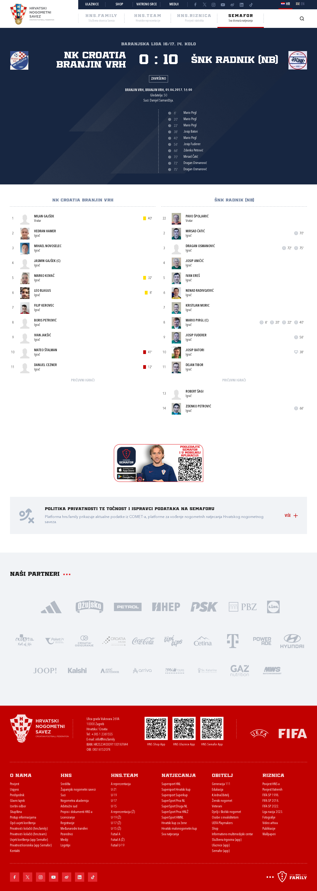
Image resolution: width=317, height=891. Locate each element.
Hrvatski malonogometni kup (179, 829)
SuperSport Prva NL (173, 801)
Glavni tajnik (17, 801)
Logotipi (65, 845)
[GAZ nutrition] (239, 670)
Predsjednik (17, 795)
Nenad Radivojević (200, 291)
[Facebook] (195, 4)
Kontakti (15, 851)
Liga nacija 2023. (272, 812)
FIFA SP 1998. (270, 795)
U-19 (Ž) (116, 817)
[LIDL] (273, 606)
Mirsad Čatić (195, 231)
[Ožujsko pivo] (89, 606)
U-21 (114, 790)
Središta (65, 784)
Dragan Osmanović (200, 246)
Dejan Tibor (194, 365)
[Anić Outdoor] (110, 670)
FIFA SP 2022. (270, 806)
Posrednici (67, 834)
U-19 (114, 795)
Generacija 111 (221, 784)
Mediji (174, 4)
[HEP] (166, 606)
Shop (119, 4)
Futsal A (115, 834)
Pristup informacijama (23, 817)
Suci (63, 795)
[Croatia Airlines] (114, 640)
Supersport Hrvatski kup (176, 790)
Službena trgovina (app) (226, 840)
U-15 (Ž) (116, 829)
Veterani (217, 806)
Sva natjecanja (170, 834)
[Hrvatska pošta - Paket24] (54, 640)
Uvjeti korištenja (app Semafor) (29, 840)
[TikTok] (251, 4)
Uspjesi (14, 790)
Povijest (14, 784)
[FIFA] (293, 733)
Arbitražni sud (69, 806)
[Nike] (51, 606)
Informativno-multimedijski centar (232, 834)
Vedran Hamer (45, 231)
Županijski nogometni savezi (78, 790)
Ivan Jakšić (42, 335)
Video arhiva (270, 823)
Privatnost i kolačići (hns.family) (29, 829)
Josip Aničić (195, 261)
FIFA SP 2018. (270, 801)
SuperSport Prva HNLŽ (175, 812)
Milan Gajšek (44, 216)
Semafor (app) (221, 851)
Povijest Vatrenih (272, 790)
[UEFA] (259, 733)
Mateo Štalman (45, 350)
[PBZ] (242, 606)
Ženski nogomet (222, 801)
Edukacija (217, 790)
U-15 (114, 806)
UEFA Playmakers (222, 823)
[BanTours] (174, 670)
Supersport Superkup (175, 795)
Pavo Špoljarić (197, 216)
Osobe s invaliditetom (225, 817)
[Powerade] (262, 640)
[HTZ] (25, 640)
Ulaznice (92, 4)
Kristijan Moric (198, 306)
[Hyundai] (292, 640)
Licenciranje (68, 817)
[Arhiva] (302, 18)
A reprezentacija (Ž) (123, 812)
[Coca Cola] (143, 640)
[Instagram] (213, 4)
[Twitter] (204, 4)
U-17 (114, 801)
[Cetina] (203, 640)
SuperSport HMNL (172, 817)
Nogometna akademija (75, 801)
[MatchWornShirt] (272, 670)
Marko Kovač (44, 276)
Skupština (16, 812)
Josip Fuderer (196, 335)
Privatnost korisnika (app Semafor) (31, 845)
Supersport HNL (171, 784)
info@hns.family (105, 739)
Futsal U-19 (117, 845)
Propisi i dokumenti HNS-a (76, 812)
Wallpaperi (269, 834)
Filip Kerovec (44, 306)
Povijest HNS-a (271, 784)
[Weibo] (232, 4)
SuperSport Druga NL (174, 806)
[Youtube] (223, 4)
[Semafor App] (158, 481)
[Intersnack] (173, 640)
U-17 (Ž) (116, 823)
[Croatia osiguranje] (84, 640)
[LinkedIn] (241, 4)
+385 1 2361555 (102, 734)
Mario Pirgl (195, 320)
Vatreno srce (146, 4)
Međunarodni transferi (74, 829)
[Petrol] (128, 606)
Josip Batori (195, 350)
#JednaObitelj (220, 795)
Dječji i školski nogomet (226, 812)
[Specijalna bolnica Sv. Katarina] (207, 670)
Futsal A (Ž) (117, 840)
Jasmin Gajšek (45, 261)
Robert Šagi (195, 391)
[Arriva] (142, 670)
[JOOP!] (45, 670)
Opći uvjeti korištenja (23, 823)
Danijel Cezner (45, 365)
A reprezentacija (121, 784)
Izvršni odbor (18, 806)
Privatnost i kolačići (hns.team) (28, 834)
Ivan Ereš (193, 276)
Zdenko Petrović (198, 406)
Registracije (67, 823)
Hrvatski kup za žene (174, 823)
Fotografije (268, 817)
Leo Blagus (42, 291)
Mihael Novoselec (47, 246)
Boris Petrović (45, 320)
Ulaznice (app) (221, 845)
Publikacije (268, 829)
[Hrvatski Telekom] (233, 640)
